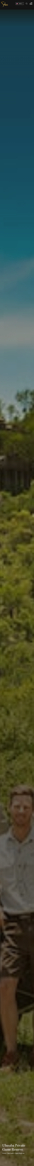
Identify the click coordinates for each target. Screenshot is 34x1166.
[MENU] (30, 3)
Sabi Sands (10, 1153)
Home (4, 1153)
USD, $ (20, 3)
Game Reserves (19, 1153)
